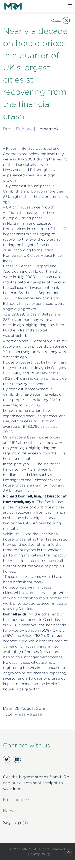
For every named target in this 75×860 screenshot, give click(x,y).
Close (56, 20)
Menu (70, 6)
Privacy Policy (39, 854)
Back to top (68, 852)
